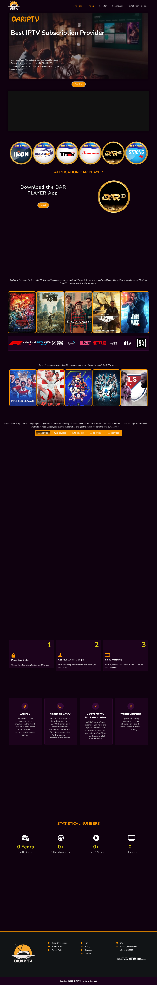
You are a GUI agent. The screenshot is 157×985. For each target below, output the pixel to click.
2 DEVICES (61, 433)
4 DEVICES (97, 433)
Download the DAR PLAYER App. (43, 190)
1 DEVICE (44, 433)
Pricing (91, 6)
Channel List (117, 6)
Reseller (103, 6)
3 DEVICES (79, 433)
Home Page (77, 6)
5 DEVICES (115, 433)
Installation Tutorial (137, 6)
